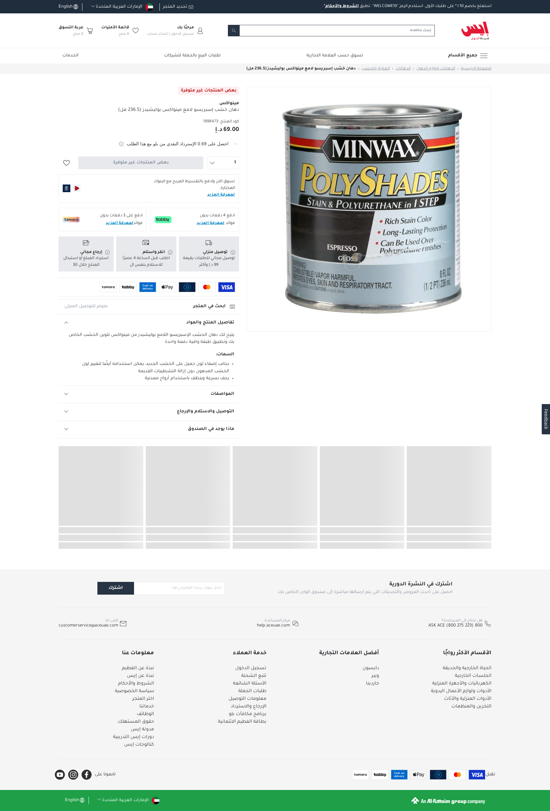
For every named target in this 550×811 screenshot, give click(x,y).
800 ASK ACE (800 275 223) (455, 625)
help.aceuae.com (273, 625)
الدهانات (403, 69)
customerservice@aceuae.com (88, 625)
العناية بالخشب (376, 69)
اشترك (116, 588)
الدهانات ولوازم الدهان (435, 69)
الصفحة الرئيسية (476, 69)
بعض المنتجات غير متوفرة (141, 162)
